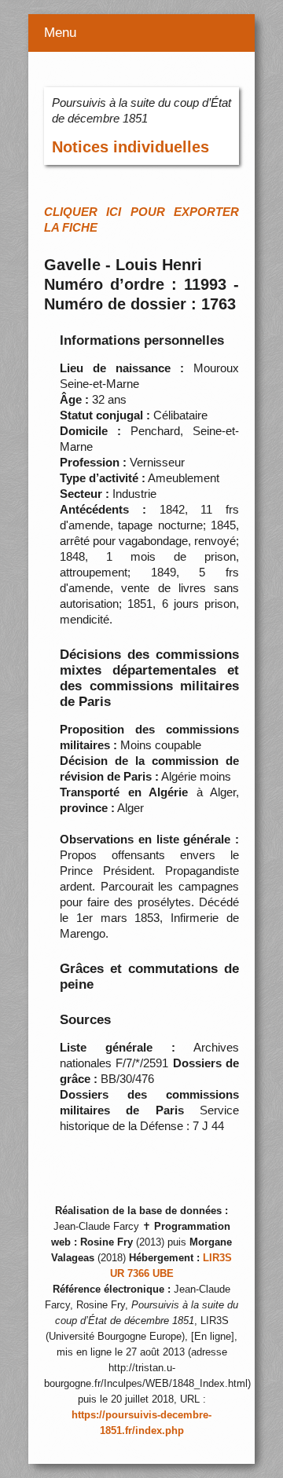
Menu (60, 32)
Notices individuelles (130, 146)
